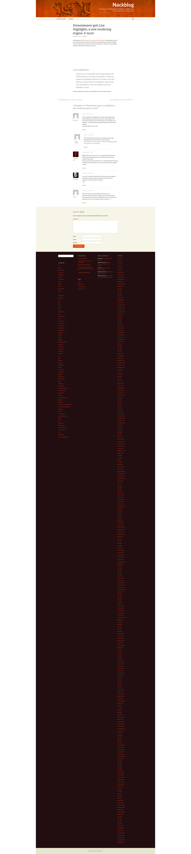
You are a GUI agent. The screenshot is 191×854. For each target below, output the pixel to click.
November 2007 (121, 779)
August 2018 (120, 481)
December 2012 (121, 638)
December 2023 (121, 332)
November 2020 (121, 418)
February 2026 (121, 272)
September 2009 (121, 728)
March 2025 (120, 298)
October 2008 (121, 754)
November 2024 (121, 307)
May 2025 (120, 293)
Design (59, 309)
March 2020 (120, 436)
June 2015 (120, 569)
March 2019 (120, 464)
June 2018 (120, 485)
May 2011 (120, 682)
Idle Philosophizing (62, 342)
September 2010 (121, 701)
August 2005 (120, 842)
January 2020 (120, 441)
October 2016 (121, 531)
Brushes (60, 291)
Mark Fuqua (75, 120)
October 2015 (121, 559)
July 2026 (120, 260)
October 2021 (121, 392)
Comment (76, 219)
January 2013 (120, 636)
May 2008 (120, 765)
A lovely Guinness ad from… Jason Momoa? (104, 264)
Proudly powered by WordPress (95, 851)
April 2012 (120, 657)
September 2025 (121, 284)
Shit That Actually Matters (64, 406)
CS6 (59, 305)
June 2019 (120, 457)
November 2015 (121, 557)
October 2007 (121, 782)
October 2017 (121, 504)
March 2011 (120, 687)
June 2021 (120, 402)
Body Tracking (61, 288)
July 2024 (120, 316)
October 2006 (121, 809)
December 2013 (121, 610)
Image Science (61, 346)
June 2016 (120, 541)
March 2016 (120, 548)
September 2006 (121, 812)
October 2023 (121, 337)
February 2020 (121, 439)
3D (58, 265)
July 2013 (120, 622)
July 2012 (120, 650)
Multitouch (60, 374)
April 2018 (120, 490)
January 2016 (120, 552)
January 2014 (120, 608)
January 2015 (120, 580)
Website (75, 242)
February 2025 (121, 300)
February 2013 (121, 633)
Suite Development (62, 416)
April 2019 (120, 462)
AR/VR (59, 284)
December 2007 (121, 777)
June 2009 (120, 735)
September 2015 (121, 562)
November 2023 (121, 335)
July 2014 (120, 594)
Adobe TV (60, 277)
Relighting (60, 400)
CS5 (59, 302)
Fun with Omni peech (82, 258)
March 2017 (120, 520)
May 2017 (120, 515)
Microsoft (60, 362)
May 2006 (120, 821)
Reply (85, 129)
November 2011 (121, 668)
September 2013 (121, 617)
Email (75, 239)
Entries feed (80, 284)
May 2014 (120, 599)
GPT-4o (59, 335)
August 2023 (120, 342)
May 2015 (120, 571)
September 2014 (121, 589)
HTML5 (85, 36)
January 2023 (120, 358)
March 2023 (120, 353)
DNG (59, 314)
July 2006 (120, 816)
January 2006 (120, 830)
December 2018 (121, 471)
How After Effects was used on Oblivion (122, 100)
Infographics (61, 349)
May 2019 (120, 460)
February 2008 (121, 772)
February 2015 (121, 578)
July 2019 (120, 455)
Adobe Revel (61, 274)
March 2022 (120, 381)
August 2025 (120, 286)
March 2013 (120, 631)
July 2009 (120, 733)
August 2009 (120, 731)
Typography (61, 423)
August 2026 (120, 258)
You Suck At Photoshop (63, 437)
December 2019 (121, 443)
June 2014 (120, 596)
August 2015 (120, 564)
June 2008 (120, 763)
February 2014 (121, 606)
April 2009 (120, 740)
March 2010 (120, 714)
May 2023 (120, 348)
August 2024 (120, 314)
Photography (61, 386)
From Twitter (61, 321)
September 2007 (121, 784)
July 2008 (120, 761)
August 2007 (120, 786)
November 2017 (121, 501)
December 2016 (121, 527)
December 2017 (121, 499)
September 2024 (121, 311)
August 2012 (120, 647)
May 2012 (120, 654)
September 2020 (121, 423)
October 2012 (121, 643)
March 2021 (120, 409)
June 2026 (120, 263)
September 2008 (121, 756)
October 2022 (121, 365)
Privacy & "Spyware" (62, 397)
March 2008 (120, 770)
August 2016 (120, 536)
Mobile (59, 367)
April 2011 (120, 684)
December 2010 (121, 694)
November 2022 (121, 362)
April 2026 (120, 267)
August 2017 (120, 508)
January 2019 (120, 469)
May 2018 (120, 487)
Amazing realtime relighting (84, 264)
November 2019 (121, 446)
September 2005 (121, 839)
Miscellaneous (61, 365)
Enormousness (61, 316)
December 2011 (121, 666)
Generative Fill (61, 323)
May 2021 (120, 404)
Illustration (60, 344)
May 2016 (120, 543)
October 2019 (121, 448)
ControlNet (60, 298)
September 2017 (121, 506)
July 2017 (120, 511)
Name (75, 236)
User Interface (61, 430)
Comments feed (81, 286)
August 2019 (120, 453)
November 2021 (121, 390)
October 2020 (121, 420)
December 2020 (121, 416)
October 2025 (121, 281)
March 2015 (120, 575)
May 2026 (120, 265)
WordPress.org (81, 289)
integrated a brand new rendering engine (94, 40)
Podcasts (60, 395)
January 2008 (120, 775)
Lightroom (60, 360)
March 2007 (120, 798)
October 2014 (121, 587)
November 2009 (121, 724)
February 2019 (121, 467)
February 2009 (121, 745)
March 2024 (120, 325)
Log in (79, 282)
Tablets (59, 418)
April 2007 (120, 795)
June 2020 (120, 430)
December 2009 (121, 721)
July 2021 (120, 399)
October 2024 (121, 309)
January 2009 (120, 747)
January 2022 (120, 386)
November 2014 (121, 585)
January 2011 (120, 691)
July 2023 (120, 344)
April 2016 (120, 545)
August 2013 (120, 619)
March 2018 (120, 492)
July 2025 (120, 288)
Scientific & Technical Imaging (64, 404)
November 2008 (121, 751)
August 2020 (120, 425)
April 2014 (120, 601)
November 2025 (121, 279)
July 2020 (120, 427)
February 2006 (121, 828)
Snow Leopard (61, 413)
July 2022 (120, 372)
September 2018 (121, 478)
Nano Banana (61, 376)
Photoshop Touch (62, 390)
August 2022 (120, 369)
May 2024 (120, 321)
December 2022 (121, 360)
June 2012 (120, 652)
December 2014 (121, 582)
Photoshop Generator (63, 388)
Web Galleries (61, 434)
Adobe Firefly (61, 270)
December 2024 (121, 304)
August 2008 (120, 758)
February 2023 (121, 355)
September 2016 (121, 534)
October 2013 (121, 615)
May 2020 (120, 432)
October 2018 (121, 476)
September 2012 (121, 645)
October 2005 (121, 837)
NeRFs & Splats (61, 379)
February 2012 (121, 661)
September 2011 (121, 673)
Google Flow (61, 325)
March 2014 (120, 603)
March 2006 (120, 826)
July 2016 (120, 538)
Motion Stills (61, 369)
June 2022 (120, 374)
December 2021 (121, 388)
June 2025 (120, 291)
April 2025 (120, 295)
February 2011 (121, 689)
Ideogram (60, 339)
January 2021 (120, 413)
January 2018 (120, 497)
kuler (59, 358)
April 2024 (120, 323)
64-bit (59, 268)
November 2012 (121, 640)
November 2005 (121, 835)
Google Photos (61, 330)
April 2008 (120, 768)
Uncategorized (61, 425)
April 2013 (120, 629)
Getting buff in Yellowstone (84, 272)
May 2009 (120, 738)
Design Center (61, 312)
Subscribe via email (61, 19)
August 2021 (120, 397)
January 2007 (120, 802)
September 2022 (121, 367)
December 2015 (121, 555)
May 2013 (120, 626)
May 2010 (120, 710)
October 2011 (121, 670)
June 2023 (120, 346)
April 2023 (120, 351)
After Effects (61, 279)
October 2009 (121, 726)
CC (58, 293)
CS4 (59, 300)
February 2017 (121, 522)
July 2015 (120, 566)
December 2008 (121, 749)
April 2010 (120, 712)
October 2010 (121, 698)
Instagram (60, 351)
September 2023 (121, 339)
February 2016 (121, 550)
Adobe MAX (60, 272)
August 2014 (120, 592)
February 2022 (121, 383)
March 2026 (120, 270)
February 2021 (121, 411)
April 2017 (120, 518)
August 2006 (120, 814)
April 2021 (120, 406)
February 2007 (121, 800)
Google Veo (60, 332)
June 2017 (120, 513)
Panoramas (60, 383)
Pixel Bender (61, 393)
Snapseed (60, 409)
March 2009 (120, 742)
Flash (59, 318)
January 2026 (120, 274)
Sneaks (59, 411)
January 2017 (120, 525)
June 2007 (120, 791)
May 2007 (120, 793)
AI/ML (59, 281)
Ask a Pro (60, 286)
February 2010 (121, 717)
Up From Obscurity (62, 427)
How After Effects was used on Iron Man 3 (69, 100)
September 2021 (121, 395)
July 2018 (120, 483)
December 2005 (121, 833)
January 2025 (120, 302)
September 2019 (121, 450)
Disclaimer (71, 19)
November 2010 (121, 696)
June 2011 (120, 680)
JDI (59, 356)
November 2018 (121, 474)
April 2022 (120, 379)
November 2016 (121, 529)
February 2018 (121, 494)
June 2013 (120, 624)
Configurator (61, 295)
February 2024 (121, 328)
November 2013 (121, 613)
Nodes (59, 381)
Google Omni (61, 328)
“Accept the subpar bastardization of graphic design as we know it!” (85, 268)
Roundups (60, 402)
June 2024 (120, 318)
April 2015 (120, 573)
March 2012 (120, 659)
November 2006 (121, 807)
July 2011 (120, 677)
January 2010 (120, 719)
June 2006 (120, 819)
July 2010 (120, 705)
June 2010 (120, 707)
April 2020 (120, 434)
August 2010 (120, 703)
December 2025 (121, 277)
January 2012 (120, 663)
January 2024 (120, 330)
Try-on (59, 420)
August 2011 (120, 675)
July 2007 (120, 789)
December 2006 (121, 805)
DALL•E (59, 307)
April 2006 (120, 823)
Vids (59, 432)
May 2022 (120, 376)
